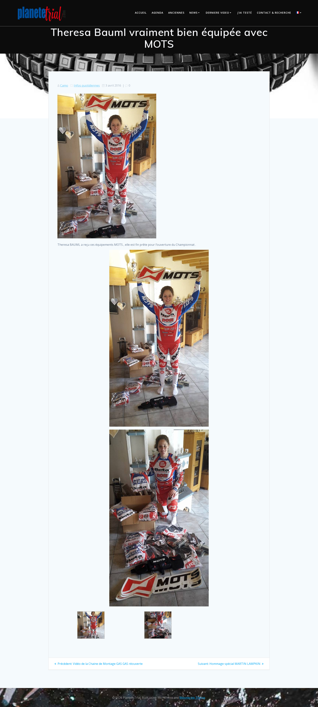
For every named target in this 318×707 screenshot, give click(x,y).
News (193, 12)
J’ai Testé (244, 12)
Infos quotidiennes (87, 85)
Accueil (140, 12)
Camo (64, 85)
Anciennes (176, 12)
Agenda (157, 12)
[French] (299, 13)
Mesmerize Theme (192, 698)
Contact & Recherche (274, 12)
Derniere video (217, 12)
